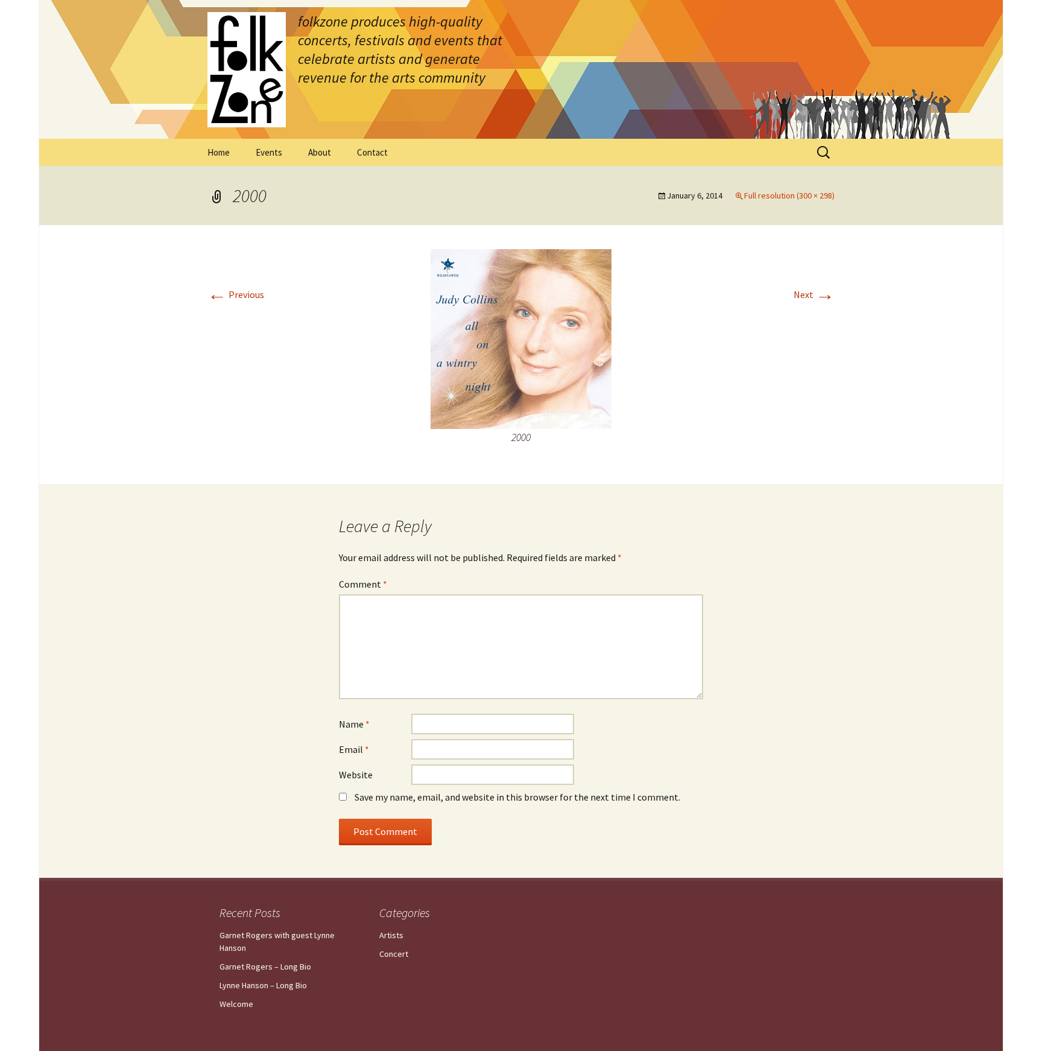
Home (218, 152)
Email (354, 749)
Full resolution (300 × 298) (789, 195)
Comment (363, 584)
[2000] (521, 338)
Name (354, 724)
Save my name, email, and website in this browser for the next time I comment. (517, 797)
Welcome (236, 1004)
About (319, 152)
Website (356, 775)
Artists (391, 935)
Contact (372, 152)
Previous (235, 294)
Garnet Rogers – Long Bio (265, 966)
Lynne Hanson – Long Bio (263, 985)
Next (814, 294)
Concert (393, 953)
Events (269, 152)
